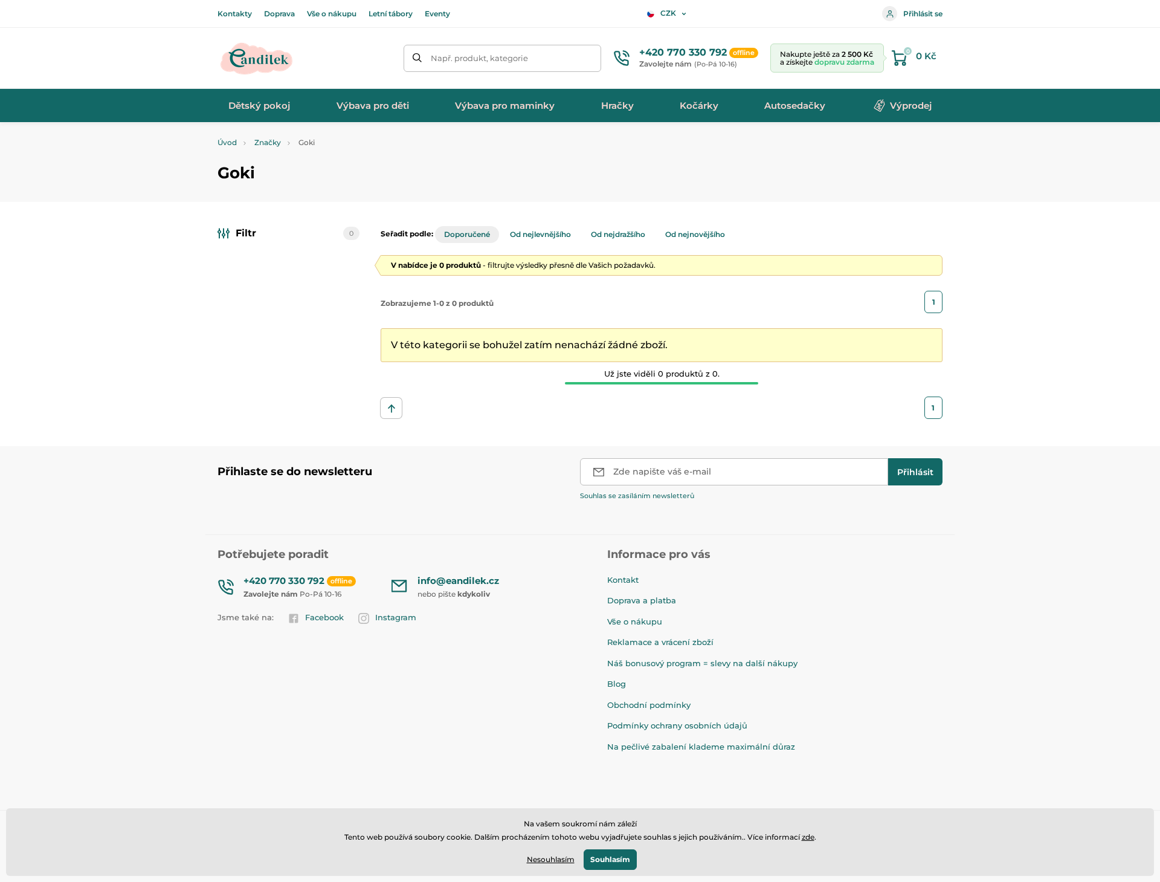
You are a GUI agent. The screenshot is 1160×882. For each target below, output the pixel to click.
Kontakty (235, 13)
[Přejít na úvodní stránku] (257, 58)
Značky (267, 142)
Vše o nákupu (331, 13)
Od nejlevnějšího (540, 234)
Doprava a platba (641, 600)
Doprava (279, 13)
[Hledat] (417, 58)
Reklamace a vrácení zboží (660, 642)
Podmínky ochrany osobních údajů (677, 725)
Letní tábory (391, 13)
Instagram (395, 617)
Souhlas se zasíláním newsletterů (637, 495)
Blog (616, 684)
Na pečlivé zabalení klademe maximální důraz (701, 746)
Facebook (324, 617)
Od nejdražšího (618, 234)
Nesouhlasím (551, 859)
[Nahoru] (391, 408)
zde (808, 836)
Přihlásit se (922, 13)
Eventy (437, 13)
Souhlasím (610, 859)
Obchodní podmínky (649, 705)
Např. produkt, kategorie (479, 58)
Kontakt (623, 580)
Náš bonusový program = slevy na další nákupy (702, 663)
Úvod (227, 142)
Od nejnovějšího (695, 234)
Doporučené (467, 234)
